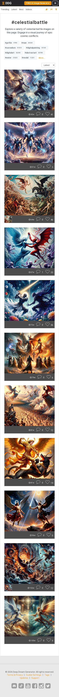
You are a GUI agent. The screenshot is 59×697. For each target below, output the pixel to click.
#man (27, 43)
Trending (5, 9)
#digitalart (12, 53)
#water (11, 58)
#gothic (11, 43)
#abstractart (34, 53)
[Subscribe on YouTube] (28, 685)
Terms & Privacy (15, 675)
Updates (24, 678)
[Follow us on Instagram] (41, 685)
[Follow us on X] (48, 685)
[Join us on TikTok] (21, 685)
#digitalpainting (36, 48)
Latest (14, 9)
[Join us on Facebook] (34, 685)
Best (21, 9)
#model (28, 58)
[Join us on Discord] (14, 685)
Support (35, 678)
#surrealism (13, 48)
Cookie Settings (33, 675)
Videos (29, 9)
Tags (46, 675)
